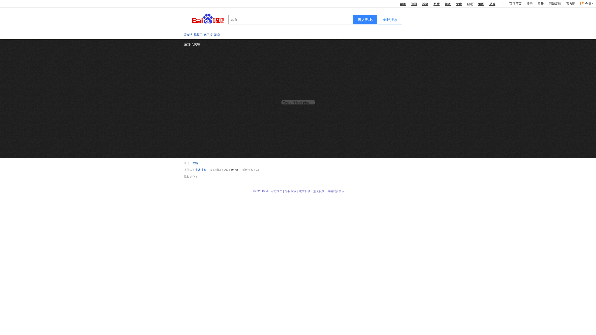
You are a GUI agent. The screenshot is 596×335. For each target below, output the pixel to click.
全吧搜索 (390, 20)
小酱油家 (200, 169)
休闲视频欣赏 (212, 34)
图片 (436, 4)
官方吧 (570, 3)
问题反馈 (555, 3)
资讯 (414, 4)
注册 (541, 3)
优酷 (195, 163)
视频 (425, 4)
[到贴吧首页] (208, 18)
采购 (492, 4)
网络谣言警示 (336, 191)
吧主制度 (304, 191)
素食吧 (188, 34)
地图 (481, 4)
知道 (448, 4)
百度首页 (515, 3)
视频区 (198, 34)
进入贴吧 (365, 20)
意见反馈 (319, 191)
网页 (403, 4)
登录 (530, 3)
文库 (459, 4)
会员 (588, 3)
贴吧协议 (276, 191)
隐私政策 (290, 191)
